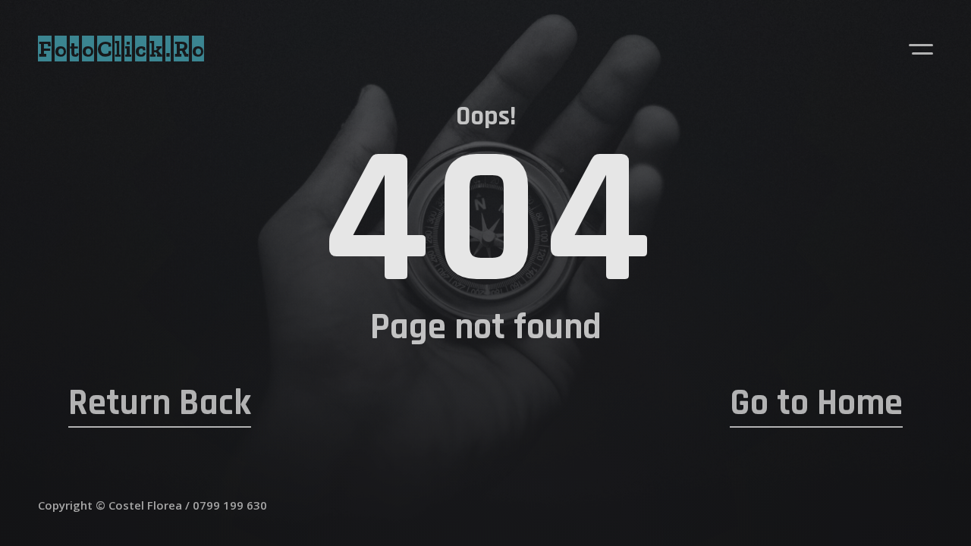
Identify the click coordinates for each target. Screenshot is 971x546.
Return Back (159, 403)
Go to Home (816, 403)
